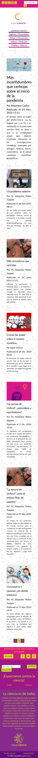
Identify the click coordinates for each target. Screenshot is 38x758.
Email (9, 685)
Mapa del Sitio (28, 753)
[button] (19, 31)
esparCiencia (26, 756)
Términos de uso (10, 753)
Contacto (28, 685)
